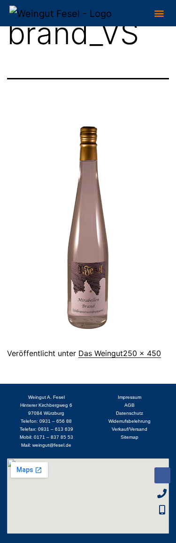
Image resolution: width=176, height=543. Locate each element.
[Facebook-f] (162, 475)
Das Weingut (100, 353)
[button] (159, 13)
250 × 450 (142, 353)
